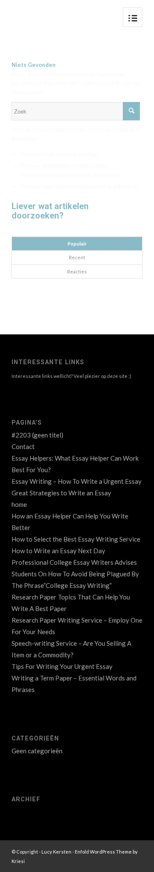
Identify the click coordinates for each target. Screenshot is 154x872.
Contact (23, 446)
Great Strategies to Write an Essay (61, 493)
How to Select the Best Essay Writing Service (76, 539)
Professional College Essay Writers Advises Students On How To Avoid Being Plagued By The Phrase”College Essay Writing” (75, 573)
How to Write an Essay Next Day (58, 550)
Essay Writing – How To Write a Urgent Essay (77, 481)
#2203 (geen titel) (37, 435)
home (19, 504)
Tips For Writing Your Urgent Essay (62, 666)
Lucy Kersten (56, 851)
